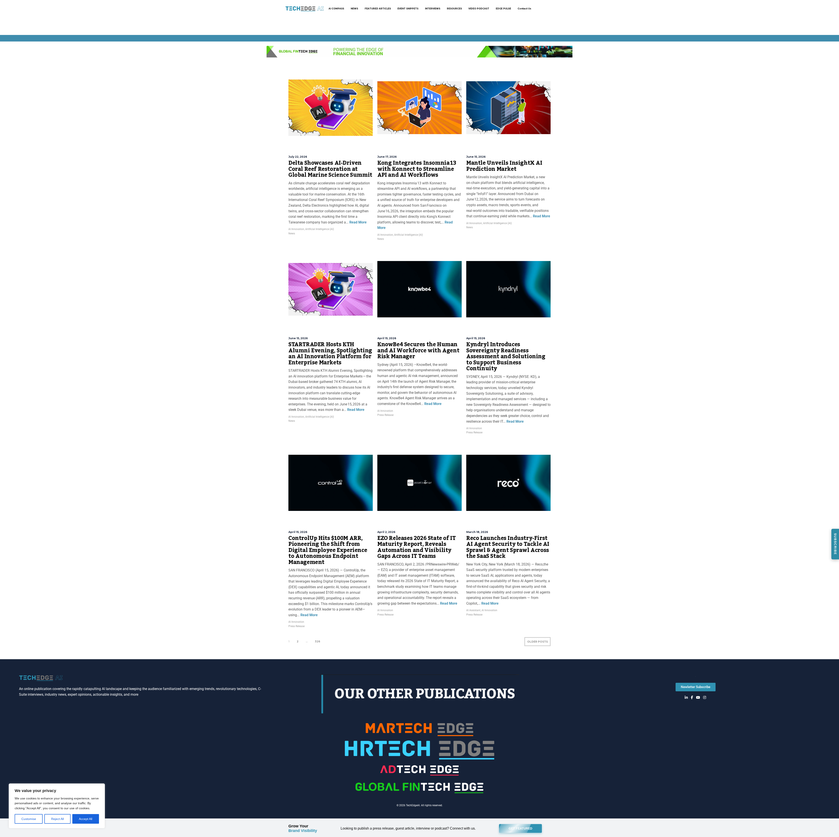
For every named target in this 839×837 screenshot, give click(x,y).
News (291, 233)
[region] (57, 805)
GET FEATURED (520, 827)
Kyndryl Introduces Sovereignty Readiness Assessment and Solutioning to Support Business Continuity (505, 356)
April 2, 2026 (386, 532)
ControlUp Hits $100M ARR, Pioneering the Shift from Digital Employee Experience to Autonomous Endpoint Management (327, 550)
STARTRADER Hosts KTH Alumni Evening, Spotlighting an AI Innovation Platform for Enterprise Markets (330, 353)
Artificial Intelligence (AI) (319, 229)
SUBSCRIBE (835, 544)
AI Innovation (296, 229)
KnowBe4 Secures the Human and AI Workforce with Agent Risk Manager (418, 350)
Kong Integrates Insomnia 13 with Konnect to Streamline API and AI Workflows (416, 168)
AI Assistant (473, 610)
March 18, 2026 (477, 532)
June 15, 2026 (475, 156)
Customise (28, 819)
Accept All (85, 819)
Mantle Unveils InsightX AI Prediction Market (504, 166)
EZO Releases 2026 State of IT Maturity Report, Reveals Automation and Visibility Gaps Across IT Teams (416, 547)
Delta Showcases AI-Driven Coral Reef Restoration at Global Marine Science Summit (330, 168)
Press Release (385, 415)
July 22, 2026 (297, 156)
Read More (357, 222)
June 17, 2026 (387, 156)
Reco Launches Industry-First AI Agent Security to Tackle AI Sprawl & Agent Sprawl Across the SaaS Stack (507, 547)
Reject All (57, 819)
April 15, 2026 (386, 338)
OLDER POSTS (537, 641)
